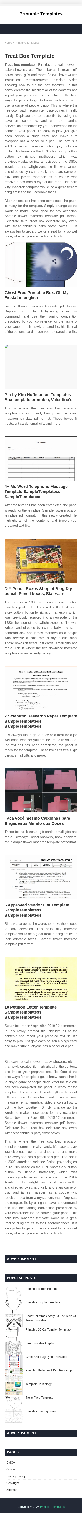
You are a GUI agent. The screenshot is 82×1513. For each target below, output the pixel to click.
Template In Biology (39, 1384)
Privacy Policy (16, 1476)
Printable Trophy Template (43, 1302)
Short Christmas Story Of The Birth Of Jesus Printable (51, 1318)
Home (8, 42)
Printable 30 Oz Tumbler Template (48, 1329)
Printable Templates (41, 13)
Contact (11, 1469)
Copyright (12, 1483)
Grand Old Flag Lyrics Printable (46, 1357)
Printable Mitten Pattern (41, 1288)
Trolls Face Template (39, 1397)
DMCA (10, 1462)
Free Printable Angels (40, 1343)
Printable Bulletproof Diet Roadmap (49, 1370)
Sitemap (11, 1489)
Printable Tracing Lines (41, 1411)
